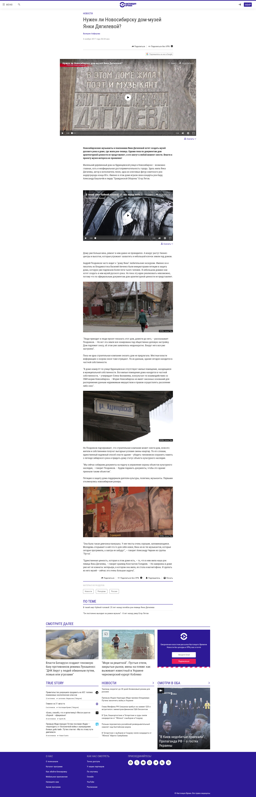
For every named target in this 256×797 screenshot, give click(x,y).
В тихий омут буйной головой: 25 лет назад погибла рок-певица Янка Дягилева (130, 194)
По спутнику (92, 771)
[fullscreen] (193, 133)
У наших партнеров (95, 766)
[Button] (138, 46)
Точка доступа (93, 761)
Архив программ (53, 787)
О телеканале (52, 761)
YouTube (90, 781)
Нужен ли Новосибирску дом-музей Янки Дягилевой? (93, 63)
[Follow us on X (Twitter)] (136, 762)
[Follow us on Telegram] (155, 762)
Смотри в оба (168, 683)
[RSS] (162, 762)
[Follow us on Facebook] (130, 762)
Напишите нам (52, 781)
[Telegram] (240, 5)
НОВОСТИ (109, 683)
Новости (88, 13)
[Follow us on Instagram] (149, 762)
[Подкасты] (168, 762)
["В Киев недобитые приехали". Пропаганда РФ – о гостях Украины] (183, 718)
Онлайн (90, 776)
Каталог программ (54, 766)
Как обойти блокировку (56, 771)
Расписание (92, 787)
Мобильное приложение (57, 776)
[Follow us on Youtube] (143, 762)
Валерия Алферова (91, 33)
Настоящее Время (96, 198)
